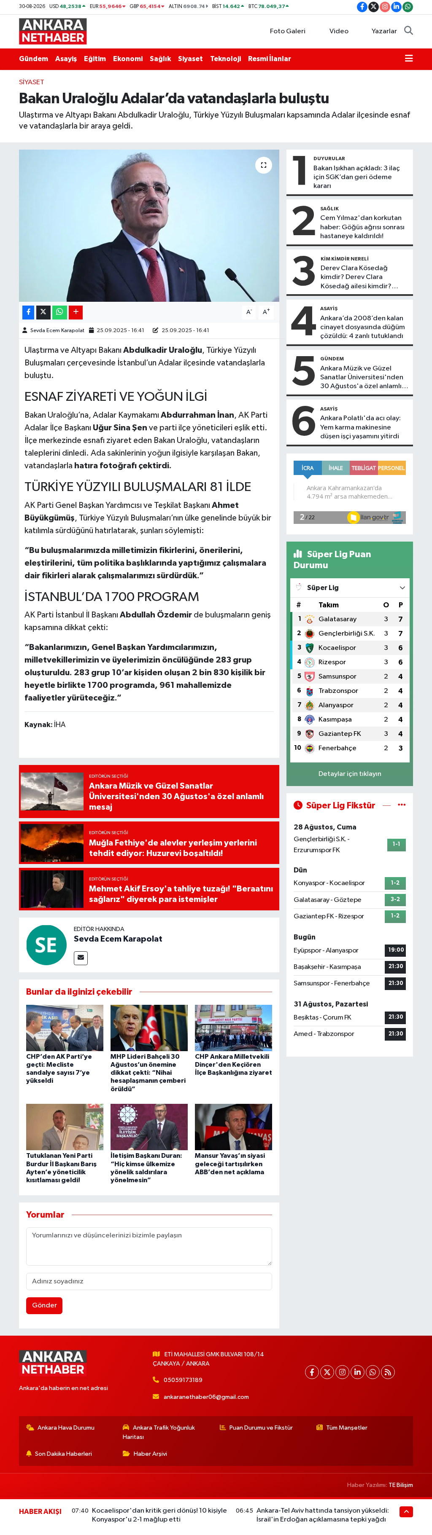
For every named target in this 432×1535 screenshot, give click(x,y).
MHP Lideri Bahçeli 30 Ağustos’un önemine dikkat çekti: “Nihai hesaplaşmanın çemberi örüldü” (148, 1072)
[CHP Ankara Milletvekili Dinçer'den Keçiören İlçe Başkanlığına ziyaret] (233, 1027)
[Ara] (408, 31)
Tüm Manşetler (346, 1428)
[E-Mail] (81, 958)
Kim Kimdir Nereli (345, 258)
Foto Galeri (287, 31)
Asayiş (66, 58)
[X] (327, 1372)
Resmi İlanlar (269, 58)
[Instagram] (342, 1372)
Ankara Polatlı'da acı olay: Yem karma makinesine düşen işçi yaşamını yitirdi (360, 427)
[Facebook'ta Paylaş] (28, 312)
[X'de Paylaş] (43, 312)
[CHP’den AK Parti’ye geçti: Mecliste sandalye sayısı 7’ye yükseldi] (64, 1027)
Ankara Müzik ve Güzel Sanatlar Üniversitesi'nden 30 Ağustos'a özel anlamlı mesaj (361, 378)
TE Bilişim (401, 1485)
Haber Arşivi (150, 1454)
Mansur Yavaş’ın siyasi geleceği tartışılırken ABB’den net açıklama (230, 1163)
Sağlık (160, 58)
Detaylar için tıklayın (350, 774)
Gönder (44, 1305)
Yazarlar (384, 31)
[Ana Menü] (409, 59)
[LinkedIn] (357, 1372)
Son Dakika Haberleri (63, 1454)
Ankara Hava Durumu (66, 1428)
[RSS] (388, 1372)
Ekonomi (128, 58)
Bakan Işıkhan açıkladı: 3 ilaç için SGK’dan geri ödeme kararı (356, 177)
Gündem (33, 58)
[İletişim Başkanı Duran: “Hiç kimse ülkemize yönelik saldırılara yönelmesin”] (149, 1126)
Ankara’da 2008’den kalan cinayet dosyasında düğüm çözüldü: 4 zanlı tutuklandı (362, 327)
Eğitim (95, 58)
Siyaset (190, 58)
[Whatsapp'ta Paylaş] (59, 312)
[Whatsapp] (373, 1372)
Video (338, 31)
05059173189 (183, 1380)
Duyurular (329, 158)
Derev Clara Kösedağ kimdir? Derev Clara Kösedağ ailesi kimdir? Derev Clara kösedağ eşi (359, 278)
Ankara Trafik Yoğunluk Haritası (159, 1432)
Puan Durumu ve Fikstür (261, 1428)
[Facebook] (312, 1372)
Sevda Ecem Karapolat (57, 330)
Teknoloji (225, 58)
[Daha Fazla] (76, 312)
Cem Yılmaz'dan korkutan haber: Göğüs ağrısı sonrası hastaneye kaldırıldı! (362, 227)
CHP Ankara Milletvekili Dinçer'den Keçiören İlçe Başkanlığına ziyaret (233, 1064)
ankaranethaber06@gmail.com (206, 1397)
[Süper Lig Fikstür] (402, 805)
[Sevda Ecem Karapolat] (46, 944)
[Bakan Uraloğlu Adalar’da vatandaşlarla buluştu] (149, 226)
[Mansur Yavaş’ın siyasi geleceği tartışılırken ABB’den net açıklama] (233, 1126)
